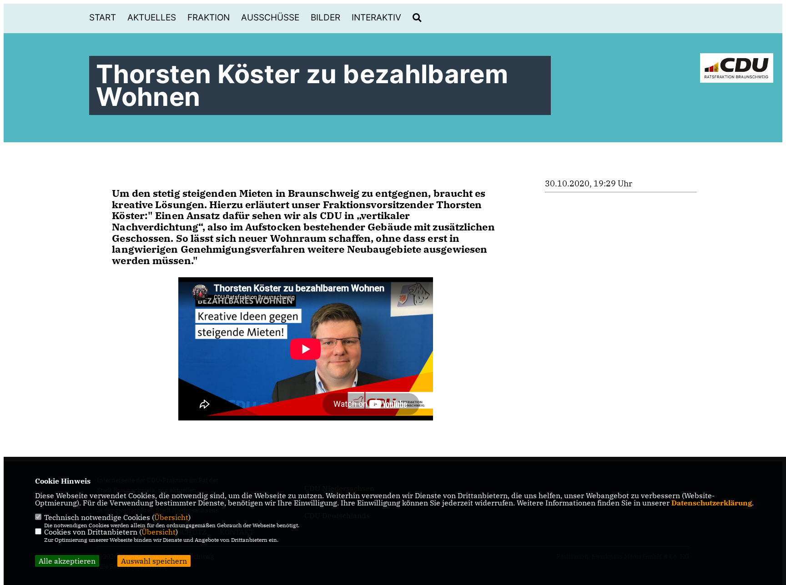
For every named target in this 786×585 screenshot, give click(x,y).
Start (102, 17)
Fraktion (208, 17)
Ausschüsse (270, 17)
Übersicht (171, 517)
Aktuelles (151, 17)
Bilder (325, 17)
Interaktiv (376, 17)
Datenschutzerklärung (711, 502)
